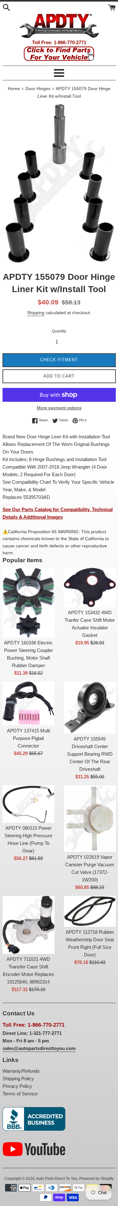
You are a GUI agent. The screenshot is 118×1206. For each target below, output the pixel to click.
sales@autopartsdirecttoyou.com (39, 1048)
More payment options (59, 407)
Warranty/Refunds (21, 1071)
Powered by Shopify (96, 1178)
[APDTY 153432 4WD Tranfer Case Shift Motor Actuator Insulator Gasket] (90, 587)
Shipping (35, 312)
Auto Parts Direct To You (56, 1178)
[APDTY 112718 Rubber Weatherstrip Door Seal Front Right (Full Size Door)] (90, 911)
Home (14, 88)
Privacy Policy (17, 1086)
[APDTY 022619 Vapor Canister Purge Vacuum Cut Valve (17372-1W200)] (90, 818)
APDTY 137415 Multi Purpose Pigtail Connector (28, 738)
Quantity (59, 331)
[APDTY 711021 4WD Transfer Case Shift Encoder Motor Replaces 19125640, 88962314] (28, 925)
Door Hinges (37, 88)
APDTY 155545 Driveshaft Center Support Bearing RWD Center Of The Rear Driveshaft (90, 754)
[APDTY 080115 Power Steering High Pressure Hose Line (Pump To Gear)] (28, 803)
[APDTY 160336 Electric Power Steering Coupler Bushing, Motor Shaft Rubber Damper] (28, 603)
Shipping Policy (18, 1078)
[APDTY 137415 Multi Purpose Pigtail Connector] (28, 703)
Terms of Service (20, 1093)
